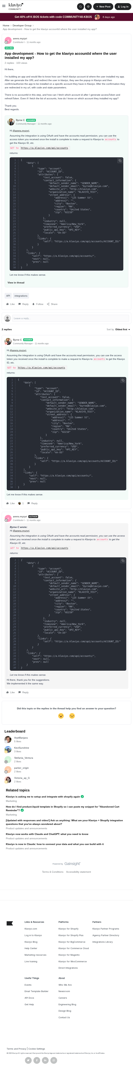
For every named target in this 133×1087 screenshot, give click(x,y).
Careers (63, 998)
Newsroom (64, 991)
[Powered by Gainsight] (67, 864)
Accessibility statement (78, 871)
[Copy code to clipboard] (120, 160)
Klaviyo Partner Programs (105, 928)
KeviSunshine (21, 747)
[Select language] (88, 6)
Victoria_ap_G (22, 778)
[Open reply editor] (66, 318)
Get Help (29, 1004)
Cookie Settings (36, 1048)
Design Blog (65, 1011)
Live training (31, 961)
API (8, 295)
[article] (66, 422)
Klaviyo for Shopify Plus (71, 935)
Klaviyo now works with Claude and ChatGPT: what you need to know (47, 834)
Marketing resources (35, 955)
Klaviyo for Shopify (68, 928)
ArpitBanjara (21, 737)
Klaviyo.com (31, 928)
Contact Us (64, 1017)
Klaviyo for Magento (69, 955)
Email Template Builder (36, 991)
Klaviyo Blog (31, 942)
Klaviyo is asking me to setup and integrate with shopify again (43, 796)
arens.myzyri (20, 38)
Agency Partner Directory (105, 935)
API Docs (29, 998)
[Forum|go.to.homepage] (16, 6)
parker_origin (21, 767)
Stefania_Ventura (23, 757)
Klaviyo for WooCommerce (73, 961)
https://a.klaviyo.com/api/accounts (44, 148)
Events (28, 985)
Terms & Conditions (52, 871)
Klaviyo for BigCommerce (72, 942)
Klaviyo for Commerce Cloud (74, 948)
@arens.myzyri (21, 130)
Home (6, 25)
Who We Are (65, 985)
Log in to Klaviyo (33, 935)
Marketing (11, 801)
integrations (21, 295)
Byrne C (20, 120)
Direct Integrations (68, 968)
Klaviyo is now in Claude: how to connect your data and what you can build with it (55, 844)
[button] (4, 7)
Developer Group (22, 25)
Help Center (31, 948)
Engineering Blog (67, 1004)
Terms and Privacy (16, 1048)
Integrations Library (102, 942)
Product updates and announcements (26, 828)
